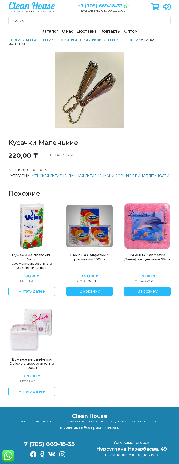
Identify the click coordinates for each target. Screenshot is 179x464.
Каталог (49, 31)
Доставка (87, 31)
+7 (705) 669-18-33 (47, 443)
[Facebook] (33, 454)
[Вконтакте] (52, 454)
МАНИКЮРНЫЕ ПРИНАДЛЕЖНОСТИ (111, 40)
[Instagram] (62, 454)
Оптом (131, 31)
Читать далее (32, 291)
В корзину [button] (89, 291)
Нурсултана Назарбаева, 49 (131, 449)
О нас (67, 31)
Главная (15, 40)
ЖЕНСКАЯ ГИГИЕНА (68, 40)
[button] (155, 7)
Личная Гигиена (38, 40)
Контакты (110, 31)
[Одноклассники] (42, 454)
